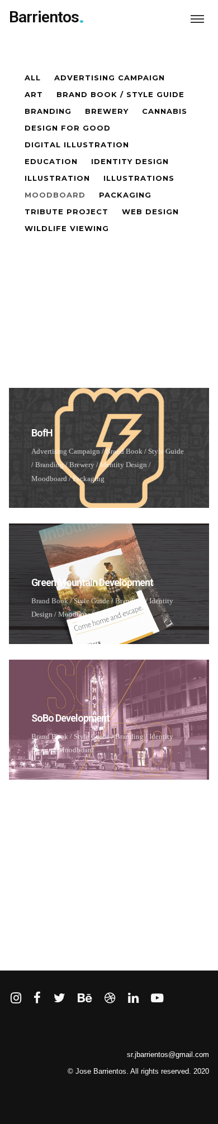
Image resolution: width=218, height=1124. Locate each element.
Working (48, 853)
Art (34, 94)
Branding (48, 111)
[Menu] (197, 18)
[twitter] (59, 998)
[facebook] (37, 998)
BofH (42, 433)
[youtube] (157, 1004)
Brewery (107, 111)
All (33, 77)
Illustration (57, 178)
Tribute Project (66, 211)
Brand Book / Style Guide (120, 94)
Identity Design (130, 161)
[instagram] (16, 998)
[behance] (85, 998)
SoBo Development (70, 718)
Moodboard (55, 194)
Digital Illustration (77, 144)
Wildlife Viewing (67, 228)
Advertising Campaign (109, 77)
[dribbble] (110, 998)
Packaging (125, 194)
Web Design (150, 211)
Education (51, 161)
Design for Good (68, 127)
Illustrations (138, 178)
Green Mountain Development (92, 582)
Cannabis (164, 111)
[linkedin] (133, 998)
